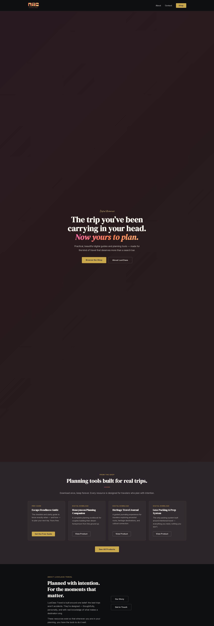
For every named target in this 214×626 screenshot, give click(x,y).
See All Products (107, 549)
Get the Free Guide (43, 534)
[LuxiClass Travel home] (33, 5)
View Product (81, 534)
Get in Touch (121, 607)
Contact (168, 5)
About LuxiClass (120, 260)
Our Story (119, 599)
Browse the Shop (94, 260)
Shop (181, 5)
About (158, 5)
